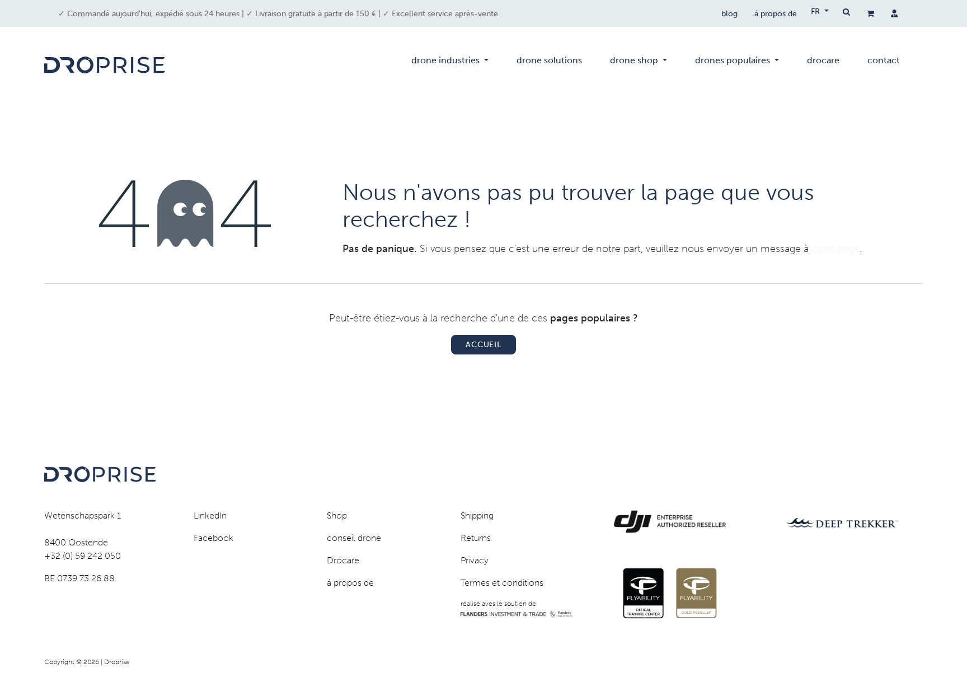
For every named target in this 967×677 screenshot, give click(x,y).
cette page (835, 248)
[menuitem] (450, 65)
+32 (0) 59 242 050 (82, 555)
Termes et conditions (502, 582)
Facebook (213, 538)
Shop (337, 515)
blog (729, 13)
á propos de (775, 13)
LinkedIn (210, 515)
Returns (476, 538)
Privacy (475, 560)
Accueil (483, 344)
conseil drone (354, 538)
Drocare (343, 560)
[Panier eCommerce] (870, 13)
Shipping (477, 515)
